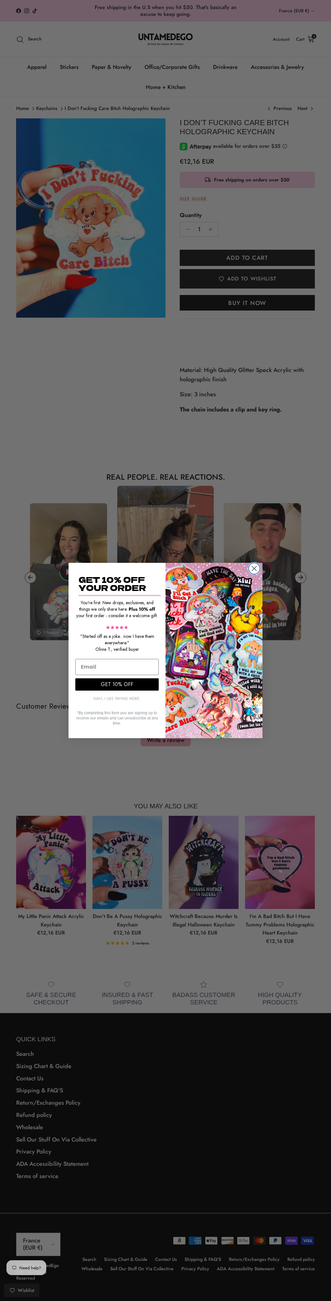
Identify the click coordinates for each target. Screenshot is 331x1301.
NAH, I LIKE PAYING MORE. (117, 699)
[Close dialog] (254, 568)
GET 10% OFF (117, 684)
